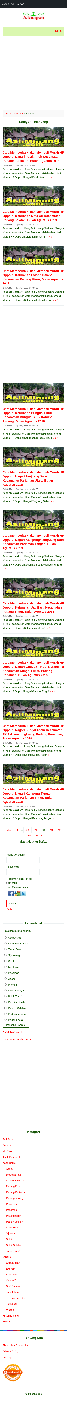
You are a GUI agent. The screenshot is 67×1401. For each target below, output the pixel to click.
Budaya (7, 1145)
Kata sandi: (12, 866)
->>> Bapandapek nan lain (17, 1039)
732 (59, 829)
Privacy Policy (11, 1351)
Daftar (9, 909)
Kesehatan (12, 1274)
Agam (11, 978)
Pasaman (13, 973)
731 (51, 829)
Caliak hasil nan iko (13, 1032)
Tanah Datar (13, 1251)
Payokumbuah (16, 1002)
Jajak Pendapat (11, 1157)
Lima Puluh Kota (15, 1180)
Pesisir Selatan (14, 1221)
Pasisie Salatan (17, 1008)
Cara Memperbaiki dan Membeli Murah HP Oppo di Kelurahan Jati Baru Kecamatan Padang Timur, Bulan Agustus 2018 (33, 607)
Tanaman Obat (17, 1298)
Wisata (10, 1309)
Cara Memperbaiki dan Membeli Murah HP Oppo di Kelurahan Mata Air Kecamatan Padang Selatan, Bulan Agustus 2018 (33, 216)
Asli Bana (8, 1139)
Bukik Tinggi (15, 996)
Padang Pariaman (16, 1192)
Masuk (13, 903)
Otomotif (11, 1280)
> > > (49, 177)
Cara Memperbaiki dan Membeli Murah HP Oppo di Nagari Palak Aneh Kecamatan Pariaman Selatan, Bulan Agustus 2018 (33, 157)
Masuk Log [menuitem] (7, 3)
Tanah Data (14, 949)
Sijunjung (11, 1233)
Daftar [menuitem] (20, 3)
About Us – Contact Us (16, 1345)
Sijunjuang (14, 955)
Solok (11, 961)
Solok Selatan (13, 1245)
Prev (10, 829)
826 (29, 835)
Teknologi (11, 1303)
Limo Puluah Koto (18, 943)
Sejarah (7, 1321)
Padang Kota (15, 1020)
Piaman (12, 984)
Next (38, 835)
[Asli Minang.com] (33, 15)
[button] (11, 893)
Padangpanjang (17, 1014)
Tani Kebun (12, 1292)
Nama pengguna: (16, 854)
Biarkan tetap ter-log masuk (20, 881)
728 (27, 829)
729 (35, 829)
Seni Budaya (13, 1286)
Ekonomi (11, 1268)
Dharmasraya (16, 990)
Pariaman (11, 1204)
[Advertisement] (33, 72)
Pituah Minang (11, 1315)
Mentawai (13, 967)
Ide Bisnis (8, 1151)
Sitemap (7, 1357)
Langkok (7, 1256)
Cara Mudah (13, 1262)
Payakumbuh (13, 1215)
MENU (58, 31)
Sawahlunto (14, 937)
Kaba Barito (9, 1163)
